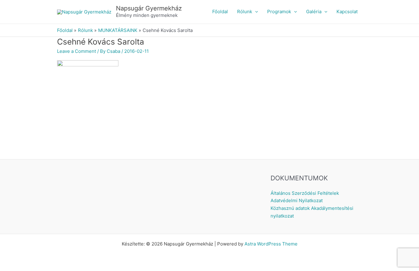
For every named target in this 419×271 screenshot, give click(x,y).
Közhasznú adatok (290, 208)
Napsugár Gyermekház (149, 8)
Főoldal (220, 11)
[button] (255, 11)
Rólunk (244, 11)
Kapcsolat (347, 11)
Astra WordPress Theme (271, 244)
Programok (279, 11)
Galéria (313, 11)
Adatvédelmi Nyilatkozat (297, 200)
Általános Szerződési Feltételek (305, 193)
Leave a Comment (76, 51)
